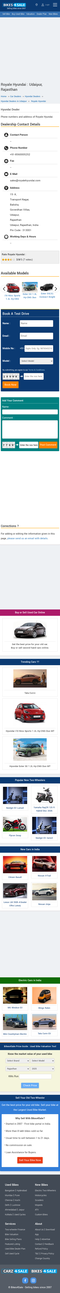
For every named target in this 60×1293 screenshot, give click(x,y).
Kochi (17, 1200)
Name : (6, 323)
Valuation (30, 14)
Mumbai (9, 1195)
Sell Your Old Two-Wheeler (30, 1098)
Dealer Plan (42, 14)
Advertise (46, 1239)
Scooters (39, 1200)
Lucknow (16, 1205)
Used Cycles (20, 1214)
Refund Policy (41, 1248)
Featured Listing (12, 1244)
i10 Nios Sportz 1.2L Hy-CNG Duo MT (12, 299)
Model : (6, 361)
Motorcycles (40, 1195)
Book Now (10, 385)
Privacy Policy (47, 1253)
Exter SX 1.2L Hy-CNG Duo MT (30, 297)
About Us (39, 1229)
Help (37, 1239)
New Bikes (53, 14)
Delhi (7, 1205)
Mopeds (38, 1205)
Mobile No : (8, 348)
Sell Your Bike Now (30, 1160)
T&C (37, 1253)
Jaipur (21, 1209)
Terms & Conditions (36, 370)
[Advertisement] (30, 49)
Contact (38, 1244)
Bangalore (9, 1190)
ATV (37, 1209)
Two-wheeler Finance (15, 1229)
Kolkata (8, 1214)
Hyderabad (22, 1190)
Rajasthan (37, 5)
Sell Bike (6, 14)
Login (47, 5)
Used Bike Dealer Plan (15, 1248)
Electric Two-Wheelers (45, 1190)
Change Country (42, 1258)
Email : (6, 336)
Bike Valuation (11, 1234)
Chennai (9, 1200)
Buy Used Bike (18, 14)
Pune (17, 1195)
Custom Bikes (41, 1214)
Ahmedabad (10, 1209)
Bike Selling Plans (13, 1239)
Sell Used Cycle (12, 1253)
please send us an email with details (27, 538)
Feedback (49, 1244)
